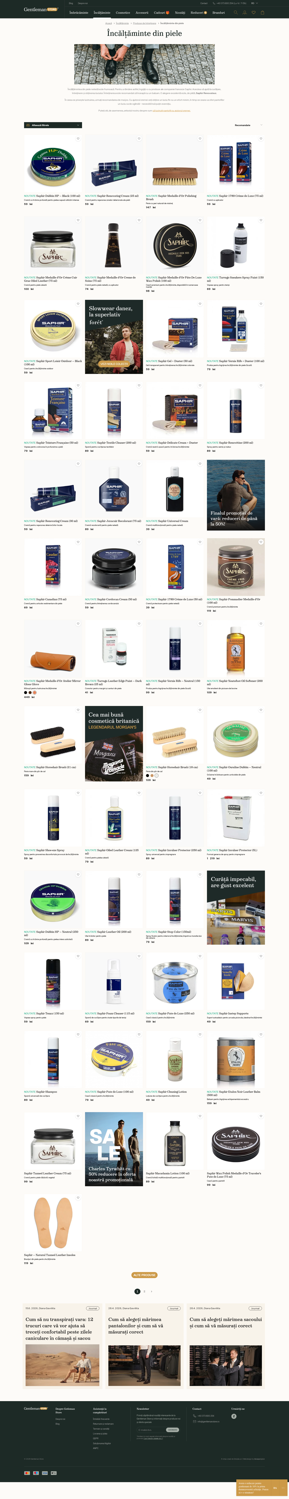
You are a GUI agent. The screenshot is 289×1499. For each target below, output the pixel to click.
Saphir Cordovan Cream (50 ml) (117, 599)
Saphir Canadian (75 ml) (51, 599)
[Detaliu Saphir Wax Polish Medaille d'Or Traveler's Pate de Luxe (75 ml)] (236, 1141)
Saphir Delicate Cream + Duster (178, 443)
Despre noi (83, 3)
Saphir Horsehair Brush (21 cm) (56, 767)
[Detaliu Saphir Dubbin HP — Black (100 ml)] (53, 164)
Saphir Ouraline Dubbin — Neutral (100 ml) (234, 768)
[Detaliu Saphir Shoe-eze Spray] (53, 818)
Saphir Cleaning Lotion (172, 1092)
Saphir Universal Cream (173, 521)
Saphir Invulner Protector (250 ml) (179, 850)
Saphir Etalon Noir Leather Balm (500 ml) (233, 1093)
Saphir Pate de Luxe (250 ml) (176, 1013)
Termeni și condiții (101, 1429)
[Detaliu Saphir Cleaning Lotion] (175, 1059)
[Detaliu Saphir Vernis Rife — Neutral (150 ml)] (175, 649)
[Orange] (34, 692)
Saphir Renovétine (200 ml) (236, 443)
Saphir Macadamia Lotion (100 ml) (168, 1173)
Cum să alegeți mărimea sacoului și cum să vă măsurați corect (226, 1322)
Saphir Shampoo (46, 1092)
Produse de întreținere (144, 23)
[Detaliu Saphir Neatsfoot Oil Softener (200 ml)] (236, 649)
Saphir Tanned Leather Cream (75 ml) (47, 1173)
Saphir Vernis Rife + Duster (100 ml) (241, 361)
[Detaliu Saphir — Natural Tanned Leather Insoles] (53, 1223)
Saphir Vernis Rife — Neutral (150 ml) (173, 682)
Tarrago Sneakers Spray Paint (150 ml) (235, 279)
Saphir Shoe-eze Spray (50, 850)
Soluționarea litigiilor (102, 1443)
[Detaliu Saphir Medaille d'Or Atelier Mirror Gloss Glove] (53, 649)
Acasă (108, 23)
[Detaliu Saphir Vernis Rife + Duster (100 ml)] (236, 329)
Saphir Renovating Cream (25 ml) (118, 196)
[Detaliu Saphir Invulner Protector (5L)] (236, 818)
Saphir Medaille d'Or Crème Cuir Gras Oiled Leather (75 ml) (50, 279)
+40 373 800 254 (206, 1416)
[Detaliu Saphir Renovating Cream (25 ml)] (114, 164)
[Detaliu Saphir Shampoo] (53, 1059)
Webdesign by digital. (254, 1459)
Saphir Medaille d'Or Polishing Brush (171, 197)
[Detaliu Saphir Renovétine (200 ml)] (236, 410)
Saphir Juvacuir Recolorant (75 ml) (119, 521)
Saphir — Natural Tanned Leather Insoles (49, 1255)
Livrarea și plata (100, 1433)
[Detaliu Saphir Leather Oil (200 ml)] (114, 900)
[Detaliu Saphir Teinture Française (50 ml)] (53, 410)
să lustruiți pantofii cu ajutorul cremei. (172, 110)
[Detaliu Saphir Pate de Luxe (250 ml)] (175, 981)
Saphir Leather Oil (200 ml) (114, 932)
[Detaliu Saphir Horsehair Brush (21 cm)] (53, 735)
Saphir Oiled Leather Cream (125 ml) (112, 851)
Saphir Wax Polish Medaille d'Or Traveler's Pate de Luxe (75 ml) (234, 1175)
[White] (156, 775)
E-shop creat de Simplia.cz (231, 1459)
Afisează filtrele (40, 125)
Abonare (172, 1430)
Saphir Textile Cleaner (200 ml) (116, 443)
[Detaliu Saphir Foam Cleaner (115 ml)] (114, 981)
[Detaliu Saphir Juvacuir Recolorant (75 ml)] (114, 489)
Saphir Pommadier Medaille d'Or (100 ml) (233, 601)
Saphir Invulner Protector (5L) (238, 850)
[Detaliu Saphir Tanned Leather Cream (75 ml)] (53, 1141)
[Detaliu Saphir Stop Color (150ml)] (175, 900)
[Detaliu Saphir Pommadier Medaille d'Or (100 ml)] (236, 567)
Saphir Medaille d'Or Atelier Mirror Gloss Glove (52, 682)
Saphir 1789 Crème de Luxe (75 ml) (241, 196)
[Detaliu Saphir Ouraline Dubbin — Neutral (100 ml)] (236, 735)
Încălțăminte (122, 23)
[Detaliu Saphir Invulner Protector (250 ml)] (175, 818)
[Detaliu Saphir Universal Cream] (175, 489)
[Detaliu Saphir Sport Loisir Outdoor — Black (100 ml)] (53, 329)
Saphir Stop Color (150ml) (174, 932)
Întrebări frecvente (101, 1419)
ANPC (95, 1448)
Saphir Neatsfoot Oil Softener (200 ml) (235, 682)
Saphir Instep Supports (234, 1013)
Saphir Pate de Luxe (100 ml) (115, 1092)
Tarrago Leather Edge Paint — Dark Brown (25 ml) (113, 682)
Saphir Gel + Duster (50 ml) (175, 361)
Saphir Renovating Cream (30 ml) (57, 521)
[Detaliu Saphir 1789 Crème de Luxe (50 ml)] (175, 567)
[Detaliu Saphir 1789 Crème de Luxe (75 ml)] (236, 164)
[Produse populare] (253, 12)
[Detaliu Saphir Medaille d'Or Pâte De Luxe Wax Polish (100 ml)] (175, 245)
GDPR (95, 1438)
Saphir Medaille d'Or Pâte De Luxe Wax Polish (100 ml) (174, 279)
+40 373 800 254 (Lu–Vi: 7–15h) (231, 3)
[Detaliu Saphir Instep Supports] (236, 981)
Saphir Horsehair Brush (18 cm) (178, 767)
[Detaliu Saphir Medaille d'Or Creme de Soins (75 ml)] (114, 245)
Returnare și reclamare (103, 1424)
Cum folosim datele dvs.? (153, 1438)
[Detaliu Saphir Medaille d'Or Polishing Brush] (175, 164)
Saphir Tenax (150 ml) (50, 1013)
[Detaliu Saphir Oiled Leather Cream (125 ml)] (114, 818)
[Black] (25, 692)
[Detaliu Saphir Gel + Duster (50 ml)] (175, 329)
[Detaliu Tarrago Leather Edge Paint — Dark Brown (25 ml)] (114, 649)
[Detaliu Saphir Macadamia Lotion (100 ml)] (175, 1141)
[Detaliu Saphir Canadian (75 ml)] (53, 567)
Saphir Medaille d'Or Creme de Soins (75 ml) (110, 279)
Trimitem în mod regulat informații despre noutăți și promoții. (156, 1437)
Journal (93, 1308)
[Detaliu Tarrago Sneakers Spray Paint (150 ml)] (236, 245)
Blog (71, 3)
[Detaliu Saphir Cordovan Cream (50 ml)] (114, 567)
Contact (203, 3)
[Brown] (30, 692)
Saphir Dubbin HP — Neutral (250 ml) (51, 933)
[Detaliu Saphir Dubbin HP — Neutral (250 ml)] (53, 900)
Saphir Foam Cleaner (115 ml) (115, 1013)
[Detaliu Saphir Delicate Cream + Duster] (175, 410)
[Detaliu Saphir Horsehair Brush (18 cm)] (175, 735)
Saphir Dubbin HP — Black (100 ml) (58, 196)
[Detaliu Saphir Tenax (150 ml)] (53, 981)
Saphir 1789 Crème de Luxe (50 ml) (180, 599)
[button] (78, 138)
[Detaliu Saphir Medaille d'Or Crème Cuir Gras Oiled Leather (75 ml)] (53, 245)
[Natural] (152, 775)
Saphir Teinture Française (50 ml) (57, 443)
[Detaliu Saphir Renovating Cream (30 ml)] (53, 489)
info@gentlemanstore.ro (208, 1421)
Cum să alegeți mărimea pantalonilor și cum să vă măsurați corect (135, 1325)
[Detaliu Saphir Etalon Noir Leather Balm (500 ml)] (236, 1059)
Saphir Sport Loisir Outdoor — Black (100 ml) (53, 362)
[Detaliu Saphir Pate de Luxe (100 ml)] (114, 1059)
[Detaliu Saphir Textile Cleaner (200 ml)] (114, 410)
